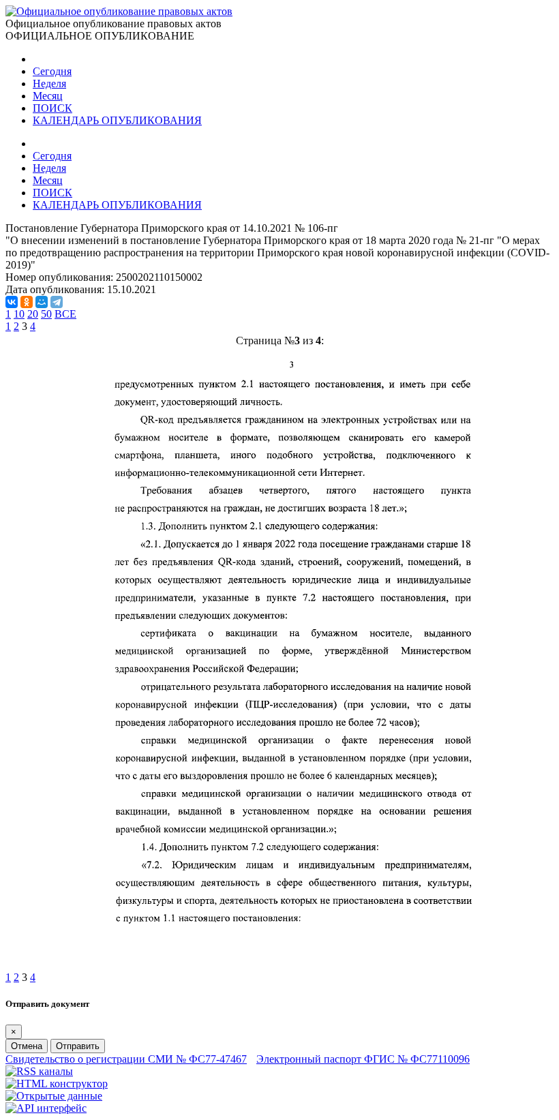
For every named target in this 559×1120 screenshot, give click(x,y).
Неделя (49, 83)
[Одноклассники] (26, 302)
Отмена (26, 1046)
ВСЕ (65, 314)
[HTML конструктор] (56, 1083)
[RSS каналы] (39, 1071)
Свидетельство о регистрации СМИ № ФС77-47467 (126, 1059)
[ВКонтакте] (11, 302)
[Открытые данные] (53, 1096)
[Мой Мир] (41, 302)
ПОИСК (52, 108)
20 (32, 314)
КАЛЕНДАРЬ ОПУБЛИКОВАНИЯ (117, 120)
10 (19, 314)
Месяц (48, 96)
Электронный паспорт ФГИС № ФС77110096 (363, 1059)
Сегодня (52, 71)
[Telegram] (56, 302)
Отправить (78, 1046)
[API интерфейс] (46, 1108)
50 (46, 314)
